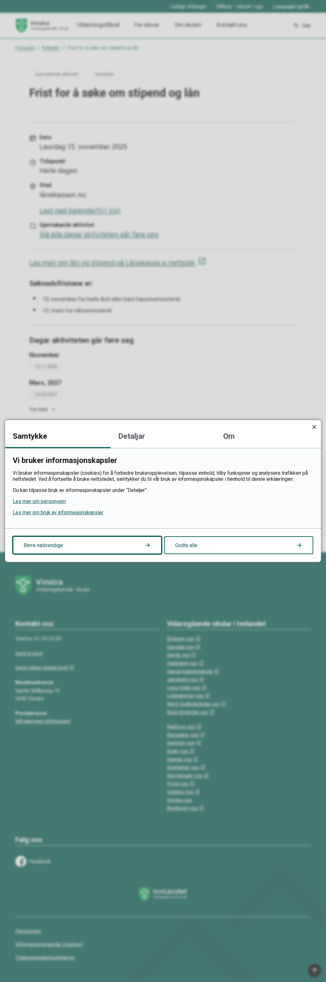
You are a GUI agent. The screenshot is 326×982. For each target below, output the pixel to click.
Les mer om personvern (39, 501)
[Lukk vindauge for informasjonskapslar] (314, 427)
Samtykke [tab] (30, 436)
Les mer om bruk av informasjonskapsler (58, 512)
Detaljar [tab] (131, 436)
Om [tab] (229, 436)
